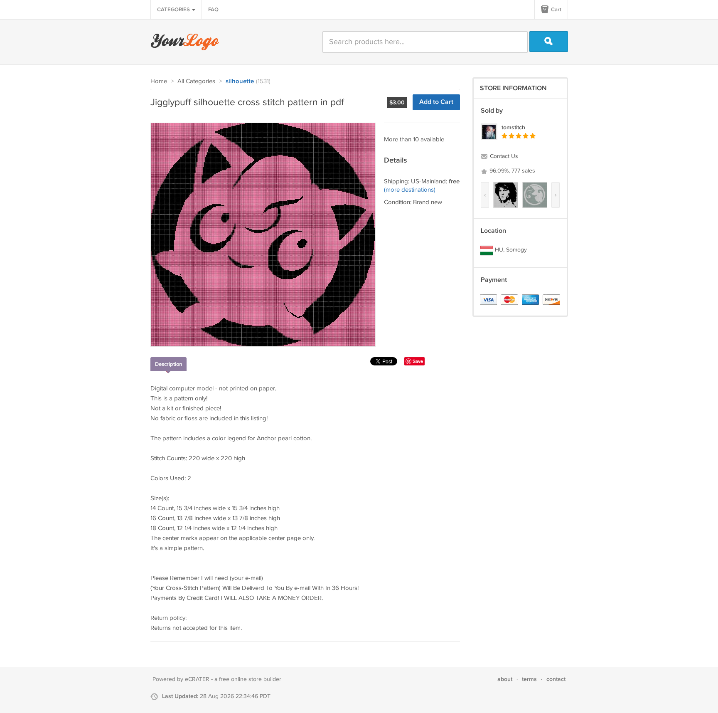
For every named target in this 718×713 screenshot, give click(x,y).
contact (556, 679)
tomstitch (513, 127)
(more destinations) (409, 189)
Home (158, 81)
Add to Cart (436, 102)
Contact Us (503, 156)
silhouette (240, 81)
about (504, 679)
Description (168, 364)
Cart (555, 9)
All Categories (196, 81)
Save (418, 361)
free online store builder (250, 679)
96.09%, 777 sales (511, 171)
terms (529, 679)
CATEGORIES (174, 9)
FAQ (213, 9)
